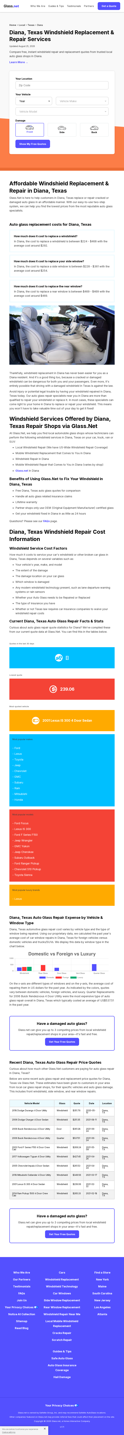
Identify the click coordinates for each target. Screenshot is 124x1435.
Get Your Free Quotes (62, 1041)
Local (22, 25)
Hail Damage (62, 1377)
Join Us (22, 1300)
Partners (89, 6)
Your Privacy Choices (19, 1307)
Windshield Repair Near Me (62, 1314)
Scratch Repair (62, 1339)
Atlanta (102, 1314)
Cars (62, 1272)
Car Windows (62, 1293)
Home (12, 25)
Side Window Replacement (62, 1300)
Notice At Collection (21, 1314)
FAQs (46, 521)
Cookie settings (8, 1432)
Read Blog (21, 1328)
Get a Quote (109, 6)
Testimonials (74, 6)
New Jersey (102, 1300)
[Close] (43, 1428)
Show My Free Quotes (32, 143)
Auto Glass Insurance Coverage (62, 1368)
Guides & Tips (56, 6)
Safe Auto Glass (62, 1358)
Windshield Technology (62, 1286)
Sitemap (21, 1321)
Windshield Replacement (62, 1279)
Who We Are (37, 6)
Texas (31, 25)
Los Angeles (102, 1307)
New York (102, 1279)
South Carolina (102, 1293)
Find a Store (102, 1272)
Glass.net (21, 470)
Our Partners (21, 1279)
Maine (102, 1286)
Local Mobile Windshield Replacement (62, 1324)
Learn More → (18, 62)
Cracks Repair (61, 1333)
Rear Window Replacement (62, 1307)
